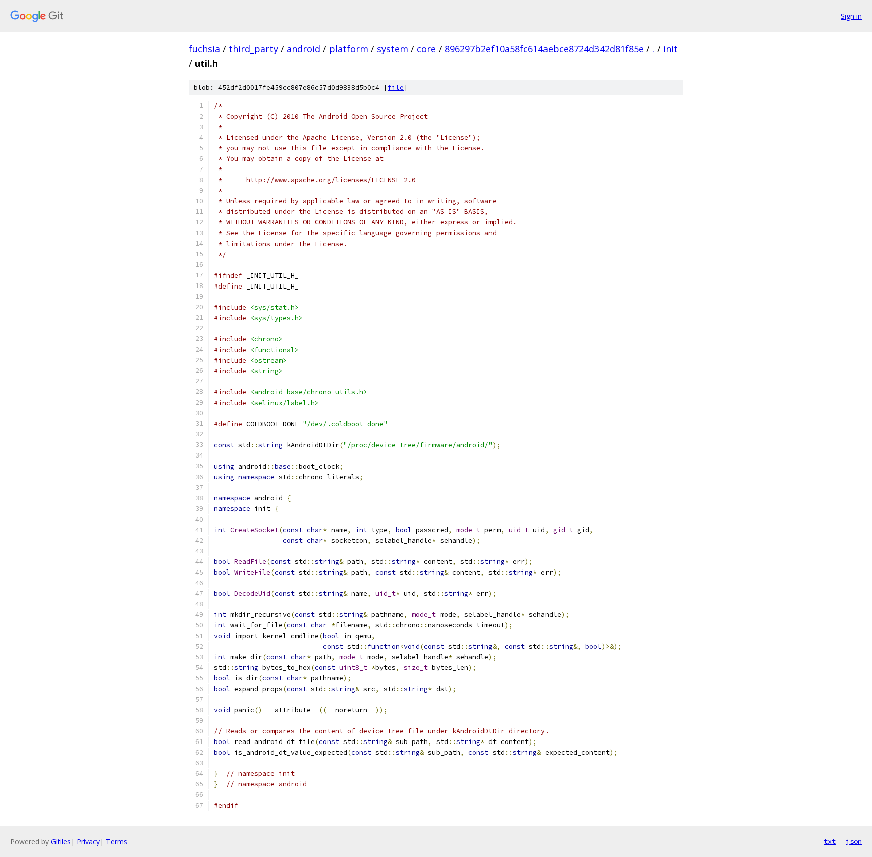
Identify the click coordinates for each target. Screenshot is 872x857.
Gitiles (61, 841)
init (670, 49)
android (303, 49)
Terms (116, 841)
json (854, 841)
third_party (253, 49)
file (396, 87)
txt (830, 841)
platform (348, 49)
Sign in (851, 16)
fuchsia (204, 49)
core (426, 49)
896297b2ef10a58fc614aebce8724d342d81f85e (544, 49)
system (392, 49)
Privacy (88, 841)
